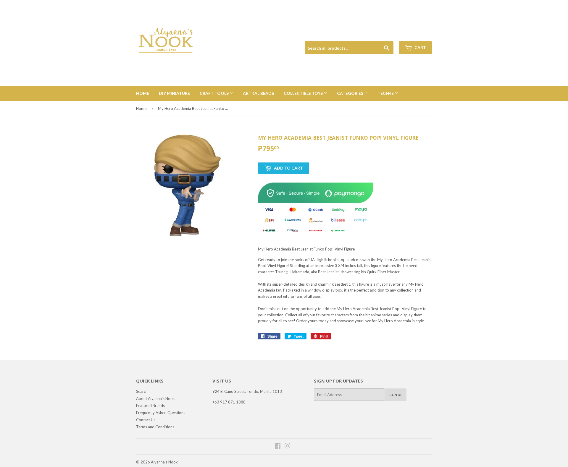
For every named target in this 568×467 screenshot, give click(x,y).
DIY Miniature (174, 93)
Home (142, 93)
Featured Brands (150, 405)
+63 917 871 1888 (229, 402)
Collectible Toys (304, 93)
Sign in (391, 34)
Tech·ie (386, 93)
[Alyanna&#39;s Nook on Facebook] (278, 446)
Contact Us (145, 419)
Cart (420, 47)
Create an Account (417, 34)
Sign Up (395, 395)
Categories (350, 93)
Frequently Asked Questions (160, 412)
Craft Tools (215, 93)
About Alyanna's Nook (155, 398)
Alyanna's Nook (164, 462)
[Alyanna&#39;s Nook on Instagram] (288, 446)
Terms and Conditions (155, 426)
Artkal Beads (258, 93)
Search (142, 391)
